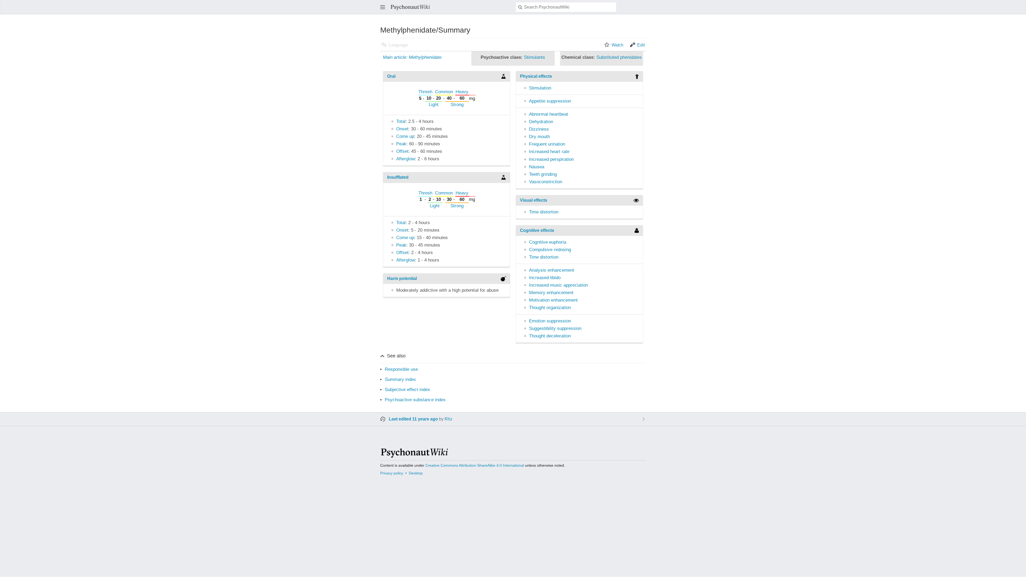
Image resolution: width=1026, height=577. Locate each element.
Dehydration (541, 121)
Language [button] (398, 45)
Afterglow (405, 158)
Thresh (425, 91)
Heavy (462, 91)
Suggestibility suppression (555, 328)
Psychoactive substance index (415, 399)
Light (433, 104)
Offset (402, 151)
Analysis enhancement (551, 270)
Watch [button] (617, 45)
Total (401, 121)
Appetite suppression (550, 101)
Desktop (416, 473)
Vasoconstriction (545, 181)
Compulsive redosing (550, 249)
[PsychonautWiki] (414, 455)
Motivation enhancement (553, 300)
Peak (401, 143)
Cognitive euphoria (547, 242)
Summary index (400, 379)
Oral (391, 76)
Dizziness (539, 129)
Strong (457, 104)
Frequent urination (547, 144)
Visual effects (533, 200)
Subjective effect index (407, 389)
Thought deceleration (550, 335)
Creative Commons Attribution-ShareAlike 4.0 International (474, 465)
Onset (402, 128)
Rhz (448, 419)
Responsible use (401, 369)
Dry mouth (539, 136)
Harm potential (402, 278)
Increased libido (545, 277)
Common (444, 91)
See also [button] (396, 355)
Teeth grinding (543, 174)
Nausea (536, 166)
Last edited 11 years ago (413, 419)
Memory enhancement (551, 292)
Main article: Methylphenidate (412, 57)
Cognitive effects (537, 230)
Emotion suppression (550, 320)
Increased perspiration (551, 159)
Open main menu (384, 9)
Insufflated (398, 177)
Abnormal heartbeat (548, 114)
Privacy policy (391, 473)
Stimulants (534, 57)
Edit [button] (641, 45)
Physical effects (536, 76)
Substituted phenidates (619, 57)
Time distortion (543, 212)
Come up (405, 136)
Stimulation (540, 88)
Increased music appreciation (558, 285)
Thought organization (550, 307)
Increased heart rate (549, 151)
